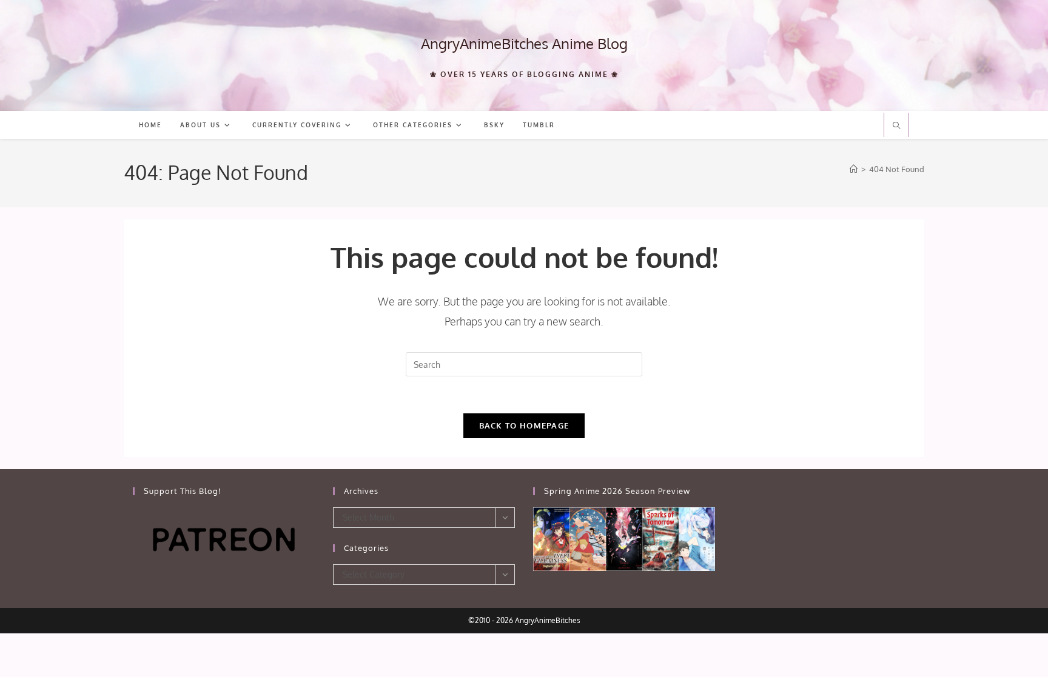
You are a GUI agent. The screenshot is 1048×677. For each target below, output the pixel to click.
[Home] (854, 169)
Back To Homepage (524, 425)
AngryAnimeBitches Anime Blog (524, 43)
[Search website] (896, 126)
